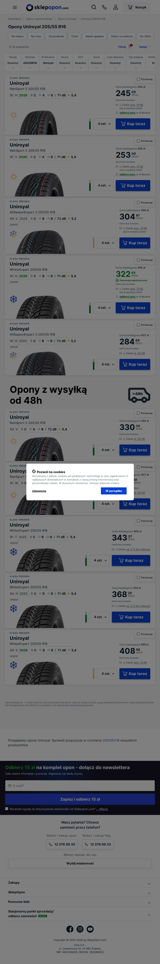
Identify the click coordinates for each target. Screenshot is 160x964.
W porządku (114, 490)
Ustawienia (39, 490)
